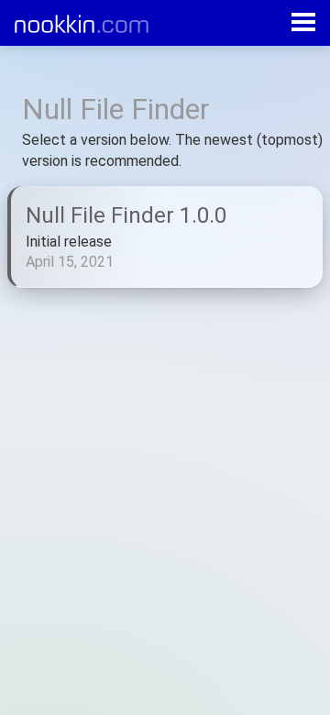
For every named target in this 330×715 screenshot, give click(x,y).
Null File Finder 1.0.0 (126, 215)
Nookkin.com (90, 24)
